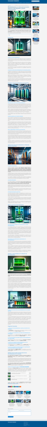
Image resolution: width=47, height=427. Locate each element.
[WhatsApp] (13, 386)
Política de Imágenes (26, 424)
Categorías (20, 2)
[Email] (19, 386)
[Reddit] (20, 386)
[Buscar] (39, 1)
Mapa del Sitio (25, 425)
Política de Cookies (25, 423)
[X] (10, 386)
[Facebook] (8, 386)
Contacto (24, 2)
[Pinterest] (11, 386)
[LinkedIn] (16, 386)
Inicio (17, 2)
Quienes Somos (27, 2)
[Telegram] (17, 386)
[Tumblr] (14, 386)
